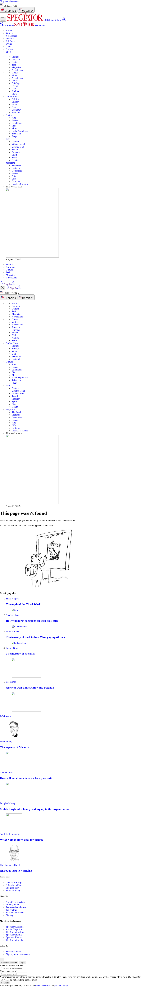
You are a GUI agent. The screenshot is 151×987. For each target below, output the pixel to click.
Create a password (8, 971)
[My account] (63, 20)
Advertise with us (14, 885)
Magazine (16, 67)
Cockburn (16, 59)
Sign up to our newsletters (18, 954)
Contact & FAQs (14, 882)
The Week (16, 165)
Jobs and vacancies (15, 912)
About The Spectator (15, 902)
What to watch (18, 144)
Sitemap (9, 915)
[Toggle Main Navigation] (3, 19)
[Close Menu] (2, 288)
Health (15, 160)
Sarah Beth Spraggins (10, 834)
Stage (14, 136)
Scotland (16, 112)
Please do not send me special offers (20, 980)
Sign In (58, 20)
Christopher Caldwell (10, 865)
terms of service (42, 985)
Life (8, 139)
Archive (9, 49)
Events (9, 44)
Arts (14, 117)
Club (8, 46)
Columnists (17, 170)
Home (9, 30)
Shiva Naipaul (12, 598)
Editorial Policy (13, 890)
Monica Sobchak (14, 631)
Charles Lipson (13, 615)
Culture (15, 62)
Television (16, 133)
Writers (9, 33)
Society (15, 102)
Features (16, 168)
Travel (15, 149)
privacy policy (61, 985)
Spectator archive (14, 934)
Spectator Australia (14, 926)
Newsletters (11, 36)
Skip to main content (9, 1)
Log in (22, 963)
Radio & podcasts (20, 131)
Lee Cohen (11, 682)
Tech (14, 64)
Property (16, 152)
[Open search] (2, 284)
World (15, 104)
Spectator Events (14, 937)
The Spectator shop (15, 932)
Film (14, 125)
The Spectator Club (15, 940)
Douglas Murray (7, 803)
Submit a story (12, 888)
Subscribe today (13, 951)
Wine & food (18, 147)
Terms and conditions (16, 907)
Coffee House (12, 96)
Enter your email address (11, 965)
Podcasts (10, 38)
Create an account (9, 963)
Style (14, 157)
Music (15, 128)
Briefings (10, 41)
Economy (16, 110)
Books (15, 120)
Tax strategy (11, 910)
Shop (8, 52)
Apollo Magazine (14, 929)
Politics (15, 57)
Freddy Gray (12, 648)
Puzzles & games (20, 184)
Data (14, 107)
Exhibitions (17, 123)
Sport (14, 155)
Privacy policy (12, 904)
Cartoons (16, 181)
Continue (5, 983)
